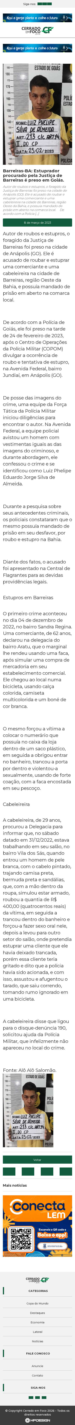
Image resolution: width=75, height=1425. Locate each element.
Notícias (37, 1341)
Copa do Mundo (37, 1303)
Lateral (37, 1332)
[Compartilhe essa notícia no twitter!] (28, 1172)
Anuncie (37, 1366)
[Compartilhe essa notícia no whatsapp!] (66, 1172)
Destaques (37, 1313)
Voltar (37, 1160)
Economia (37, 1322)
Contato (37, 1375)
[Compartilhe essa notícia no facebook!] (9, 1172)
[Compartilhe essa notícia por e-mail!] (47, 1172)
